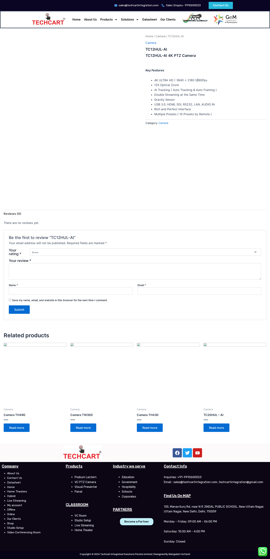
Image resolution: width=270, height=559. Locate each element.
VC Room (81, 515)
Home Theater (84, 530)
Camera (160, 36)
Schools (127, 491)
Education (128, 477)
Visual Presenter (86, 487)
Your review (20, 260)
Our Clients (168, 19)
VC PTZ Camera (85, 482)
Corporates (129, 496)
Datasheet (149, 19)
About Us (90, 19)
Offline (11, 509)
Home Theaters (17, 491)
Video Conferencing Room (24, 532)
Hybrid (11, 496)
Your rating (15, 252)
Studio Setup (15, 527)
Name (13, 285)
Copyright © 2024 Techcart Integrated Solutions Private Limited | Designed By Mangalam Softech (135, 554)
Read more (16, 428)
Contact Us (14, 478)
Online (11, 514)
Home (76, 19)
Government (129, 482)
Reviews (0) (12, 213)
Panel (78, 491)
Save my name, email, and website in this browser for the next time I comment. (60, 300)
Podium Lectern (86, 477)
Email (142, 285)
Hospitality (129, 487)
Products (106, 19)
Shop (10, 523)
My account (14, 505)
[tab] (12, 214)
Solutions (127, 19)
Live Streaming (16, 500)
